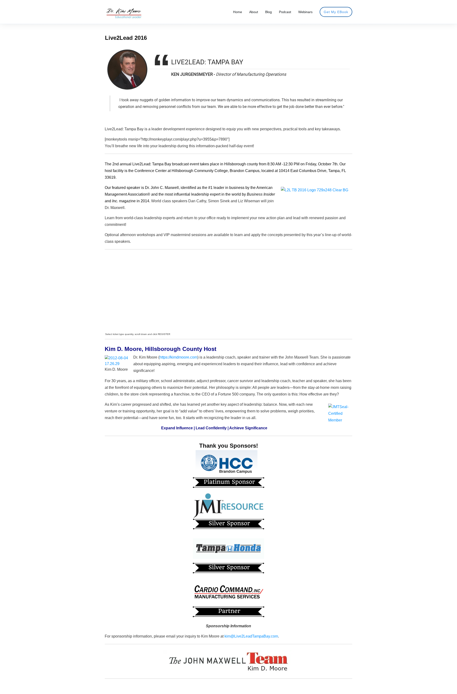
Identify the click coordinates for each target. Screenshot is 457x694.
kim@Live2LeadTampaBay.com (251, 636)
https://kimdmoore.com (178, 357)
